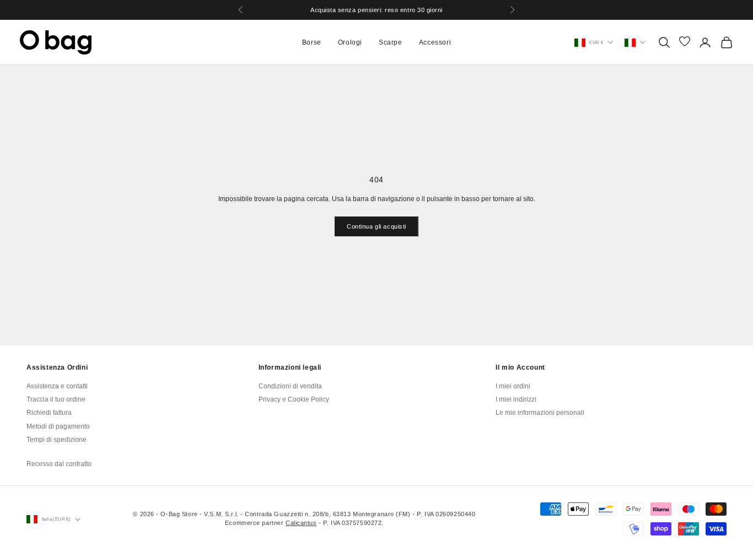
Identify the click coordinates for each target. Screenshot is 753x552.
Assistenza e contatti (57, 386)
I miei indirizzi (516, 399)
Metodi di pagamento (58, 426)
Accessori (435, 42)
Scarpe (390, 42)
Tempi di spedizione (56, 439)
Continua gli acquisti (376, 226)
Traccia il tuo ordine (55, 399)
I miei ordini (513, 386)
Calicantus (301, 522)
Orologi (350, 42)
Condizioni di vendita (290, 386)
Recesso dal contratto (59, 464)
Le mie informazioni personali (540, 412)
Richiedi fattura (49, 412)
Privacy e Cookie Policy (294, 399)
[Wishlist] (684, 42)
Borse (311, 42)
